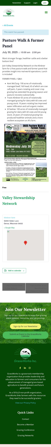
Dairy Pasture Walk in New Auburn (13, 286)
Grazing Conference (25, 430)
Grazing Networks (26, 435)
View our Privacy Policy (25, 402)
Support (27, 3)
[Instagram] (30, 368)
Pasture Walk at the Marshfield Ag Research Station (38, 288)
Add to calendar (14, 270)
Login (35, 3)
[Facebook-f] (20, 368)
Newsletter (16, 3)
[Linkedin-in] (25, 368)
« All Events (7, 25)
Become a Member (25, 424)
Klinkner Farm (9, 218)
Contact (25, 419)
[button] (46, 12)
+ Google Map (9, 227)
